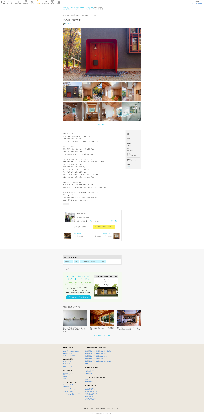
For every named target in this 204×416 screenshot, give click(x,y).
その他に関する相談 (89, 399)
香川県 (90, 360)
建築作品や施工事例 (67, 374)
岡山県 (94, 358)
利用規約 (86, 408)
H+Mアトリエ (69, 23)
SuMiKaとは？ (66, 350)
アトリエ (94, 15)
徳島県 (86, 360)
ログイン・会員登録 (197, 3)
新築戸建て (66, 15)
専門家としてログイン (67, 366)
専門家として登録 (66, 363)
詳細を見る (114, 221)
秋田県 (101, 350)
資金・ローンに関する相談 (90, 396)
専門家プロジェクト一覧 (90, 379)
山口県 (101, 358)
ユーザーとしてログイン (68, 364)
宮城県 (97, 350)
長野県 (105, 353)
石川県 (94, 353)
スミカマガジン (66, 378)
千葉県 (101, 351)
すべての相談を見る (89, 388)
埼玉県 (97, 351)
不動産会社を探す (89, 373)
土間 (72, 15)
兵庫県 (128, 166)
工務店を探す (88, 371)
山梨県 (101, 353)
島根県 (90, 358)
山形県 (105, 350)
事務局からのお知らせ (67, 353)
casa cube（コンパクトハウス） (70, 389)
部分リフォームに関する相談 (91, 393)
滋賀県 (86, 356)
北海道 (86, 350)
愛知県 (94, 355)
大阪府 (94, 356)
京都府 (90, 356)
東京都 (105, 351)
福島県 (108, 350)
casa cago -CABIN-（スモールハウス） (71, 393)
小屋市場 (65, 376)
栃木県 (90, 351)
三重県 (97, 355)
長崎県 (94, 361)
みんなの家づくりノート (68, 373)
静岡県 (90, 355)
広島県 (97, 358)
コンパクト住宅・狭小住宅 (82, 15)
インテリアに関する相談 (90, 398)
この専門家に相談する (80, 227)
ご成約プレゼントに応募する (69, 355)
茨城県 (86, 351)
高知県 (97, 360)
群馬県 (94, 351)
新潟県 (86, 353)
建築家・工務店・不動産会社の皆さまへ (71, 351)
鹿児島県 (109, 361)
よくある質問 (109, 408)
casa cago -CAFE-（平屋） (69, 394)
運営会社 (103, 408)
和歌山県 (105, 356)
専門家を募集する (89, 381)
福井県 (97, 353)
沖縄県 (86, 363)
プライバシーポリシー (94, 408)
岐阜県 (86, 355)
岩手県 (94, 350)
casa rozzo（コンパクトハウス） (70, 391)
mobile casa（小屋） (67, 386)
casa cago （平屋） (67, 388)
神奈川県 (109, 351)
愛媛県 (94, 360)
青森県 (90, 350)
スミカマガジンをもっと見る (102, 335)
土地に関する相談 (89, 394)
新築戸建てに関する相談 (90, 389)
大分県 (101, 361)
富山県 (90, 353)
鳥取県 (86, 358)
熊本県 (97, 361)
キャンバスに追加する (103, 52)
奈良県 (101, 356)
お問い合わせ (117, 408)
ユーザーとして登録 (67, 361)
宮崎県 (105, 361)
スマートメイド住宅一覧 (68, 384)
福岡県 (86, 361)
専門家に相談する (90, 385)
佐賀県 (90, 361)
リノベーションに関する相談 (91, 391)
